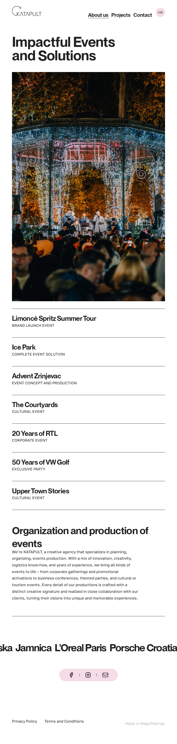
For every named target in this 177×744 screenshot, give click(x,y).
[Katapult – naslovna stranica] (26, 11)
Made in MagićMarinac (145, 723)
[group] (88, 186)
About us (98, 15)
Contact (142, 15)
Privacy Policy (24, 721)
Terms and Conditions (64, 721)
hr (160, 12)
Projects (120, 15)
